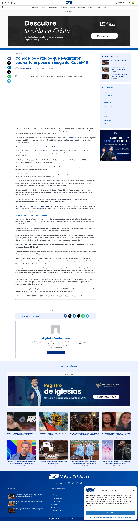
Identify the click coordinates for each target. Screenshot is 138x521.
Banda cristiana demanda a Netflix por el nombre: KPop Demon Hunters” (116, 462)
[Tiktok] (14, 3)
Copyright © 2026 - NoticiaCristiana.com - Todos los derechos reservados (69, 519)
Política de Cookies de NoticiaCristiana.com (102, 517)
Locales (72, 7)
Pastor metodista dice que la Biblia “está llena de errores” (53, 462)
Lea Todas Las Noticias (55, 352)
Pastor (105, 109)
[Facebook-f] (2, 3)
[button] (134, 490)
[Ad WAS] (69, 406)
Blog (104, 7)
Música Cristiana (108, 106)
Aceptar (110, 513)
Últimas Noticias (110, 56)
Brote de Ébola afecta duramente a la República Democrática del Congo (84, 462)
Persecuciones (52, 7)
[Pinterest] (77, 483)
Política (97, 7)
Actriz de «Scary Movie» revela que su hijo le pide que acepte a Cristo (119, 61)
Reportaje (35, 7)
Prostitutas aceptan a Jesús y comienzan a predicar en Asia (118, 69)
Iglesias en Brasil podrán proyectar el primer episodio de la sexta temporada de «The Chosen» (84, 434)
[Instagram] (11, 3)
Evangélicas (81, 7)
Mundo (90, 7)
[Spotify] (81, 483)
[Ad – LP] (69, 45)
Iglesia (43, 7)
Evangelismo (63, 7)
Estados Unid (72, 138)
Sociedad (106, 92)
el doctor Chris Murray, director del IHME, (35, 206)
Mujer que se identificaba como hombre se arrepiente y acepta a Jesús (116, 434)
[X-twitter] (8, 3)
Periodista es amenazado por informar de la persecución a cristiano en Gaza (21, 462)
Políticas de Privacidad (124, 517)
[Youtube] (5, 3)
